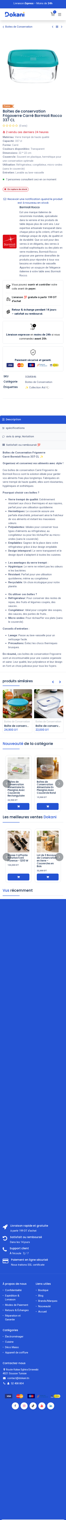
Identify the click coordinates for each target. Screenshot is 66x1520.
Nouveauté (44, 1306)
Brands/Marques (47, 1300)
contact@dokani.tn (18, 1378)
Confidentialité (13, 1290)
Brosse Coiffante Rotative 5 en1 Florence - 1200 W (18, 858)
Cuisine (9, 1341)
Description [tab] (13, 419)
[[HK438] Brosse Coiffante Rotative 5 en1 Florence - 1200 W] (18, 842)
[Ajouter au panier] (18, 806)
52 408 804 (17, 1383)
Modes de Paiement (16, 1305)
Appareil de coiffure (17, 1352)
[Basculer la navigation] (59, 14)
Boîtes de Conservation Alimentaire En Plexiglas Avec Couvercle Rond (46, 787)
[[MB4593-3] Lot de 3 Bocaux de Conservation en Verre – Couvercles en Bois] (48, 842)
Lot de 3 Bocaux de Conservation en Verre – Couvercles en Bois (47, 861)
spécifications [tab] (15, 428)
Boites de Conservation (18, 26)
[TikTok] (33, 1405)
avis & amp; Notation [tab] (19, 436)
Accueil (42, 1311)
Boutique (43, 1290)
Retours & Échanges (17, 1310)
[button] (53, 682)
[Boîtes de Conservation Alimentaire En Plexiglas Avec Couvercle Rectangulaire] (18, 768)
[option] (33, 783)
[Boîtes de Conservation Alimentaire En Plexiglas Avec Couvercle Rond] (48, 768)
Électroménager (14, 1336)
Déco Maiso (12, 1347)
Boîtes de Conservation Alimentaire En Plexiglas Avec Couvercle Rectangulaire (16, 788)
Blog (40, 1295)
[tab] (33, 445)
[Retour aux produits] (57, 27)
